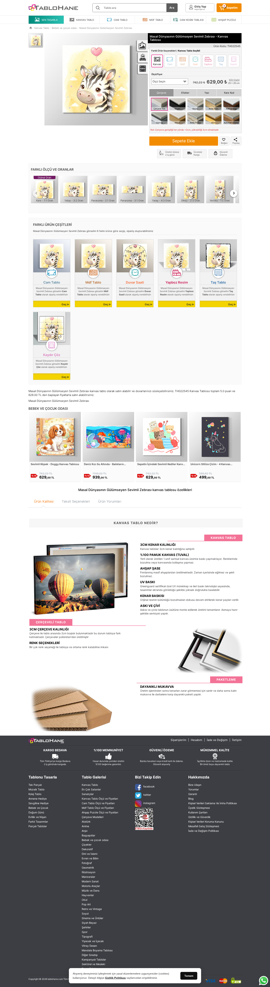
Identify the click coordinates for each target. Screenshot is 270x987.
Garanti (192, 794)
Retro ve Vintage (92, 908)
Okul (84, 899)
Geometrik (88, 867)
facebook (149, 786)
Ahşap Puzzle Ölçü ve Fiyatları (100, 812)
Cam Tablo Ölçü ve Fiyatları (98, 803)
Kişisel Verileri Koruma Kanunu (206, 821)
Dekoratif (87, 849)
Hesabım (196, 740)
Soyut (85, 913)
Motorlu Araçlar (91, 886)
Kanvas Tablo (90, 784)
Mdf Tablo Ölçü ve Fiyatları (98, 807)
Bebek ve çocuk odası (95, 840)
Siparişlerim (178, 740)
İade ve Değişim (217, 740)
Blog (191, 798)
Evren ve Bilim (90, 858)
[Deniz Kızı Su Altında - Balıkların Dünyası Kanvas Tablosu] (108, 436)
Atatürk (86, 821)
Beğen (224, 143)
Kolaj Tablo (34, 794)
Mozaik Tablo (36, 789)
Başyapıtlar (88, 835)
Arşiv (85, 830)
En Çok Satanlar (91, 789)
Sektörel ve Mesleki (93, 964)
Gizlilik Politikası (115, 977)
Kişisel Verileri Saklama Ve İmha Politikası (212, 803)
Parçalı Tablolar (37, 826)
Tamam (188, 975)
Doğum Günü (36, 812)
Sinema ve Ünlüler (92, 918)
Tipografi (87, 936)
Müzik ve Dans (90, 890)
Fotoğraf (87, 863)
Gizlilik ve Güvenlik (199, 817)
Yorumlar (193, 789)
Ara (171, 7)
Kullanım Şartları (197, 812)
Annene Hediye (37, 798)
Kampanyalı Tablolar (94, 959)
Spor (84, 931)
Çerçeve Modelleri (92, 817)
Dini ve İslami (89, 853)
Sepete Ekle (183, 140)
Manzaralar (88, 876)
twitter (147, 794)
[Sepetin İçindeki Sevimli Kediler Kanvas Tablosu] (161, 436)
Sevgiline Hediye (38, 803)
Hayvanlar (88, 895)
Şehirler (86, 927)
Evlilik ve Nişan (37, 817)
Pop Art (86, 904)
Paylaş (236, 143)
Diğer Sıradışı (90, 954)
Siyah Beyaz (89, 922)
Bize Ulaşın (194, 784)
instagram (149, 803)
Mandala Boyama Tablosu (97, 950)
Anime (85, 826)
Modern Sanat (90, 881)
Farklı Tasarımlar (38, 821)
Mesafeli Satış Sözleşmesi (203, 826)
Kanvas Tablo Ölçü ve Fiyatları (100, 798)
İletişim (237, 740)
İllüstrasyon (88, 872)
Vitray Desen (89, 945)
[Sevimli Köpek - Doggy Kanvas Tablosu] (55, 436)
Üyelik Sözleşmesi (199, 807)
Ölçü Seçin (158, 81)
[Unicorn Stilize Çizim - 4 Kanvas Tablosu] (215, 436)
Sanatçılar (88, 794)
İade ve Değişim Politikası (203, 830)
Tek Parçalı (35, 784)
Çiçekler (86, 844)
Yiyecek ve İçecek (93, 941)
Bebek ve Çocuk (38, 807)
